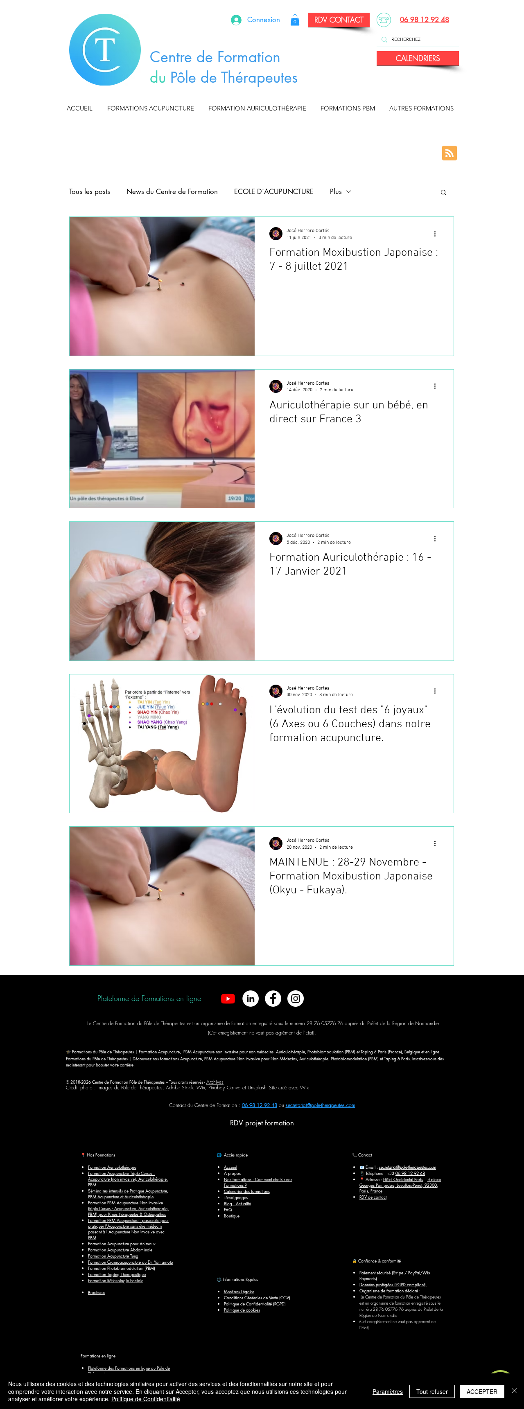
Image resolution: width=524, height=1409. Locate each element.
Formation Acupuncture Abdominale (120, 1250)
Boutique (231, 1216)
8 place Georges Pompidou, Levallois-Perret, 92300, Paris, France (400, 1185)
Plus (336, 191)
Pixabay (216, 1087)
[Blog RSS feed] (449, 153)
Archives (215, 1081)
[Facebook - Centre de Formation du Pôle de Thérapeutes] (273, 998)
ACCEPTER (482, 1391)
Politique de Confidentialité (145, 1399)
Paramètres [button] (388, 1391)
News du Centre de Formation (172, 191)
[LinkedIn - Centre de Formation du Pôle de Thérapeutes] (250, 998)
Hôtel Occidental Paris (403, 1179)
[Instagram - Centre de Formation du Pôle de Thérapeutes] (295, 998)
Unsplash (257, 1087)
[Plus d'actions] (438, 234)
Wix (200, 1087)
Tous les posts (89, 191)
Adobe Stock (179, 1087)
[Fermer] (514, 1391)
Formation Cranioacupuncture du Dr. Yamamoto (130, 1262)
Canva (234, 1087)
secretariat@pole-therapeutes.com (320, 1105)
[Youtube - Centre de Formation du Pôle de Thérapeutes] (228, 998)
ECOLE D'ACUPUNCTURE (274, 191)
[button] (152, 108)
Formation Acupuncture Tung (113, 1256)
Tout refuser (432, 1391)
